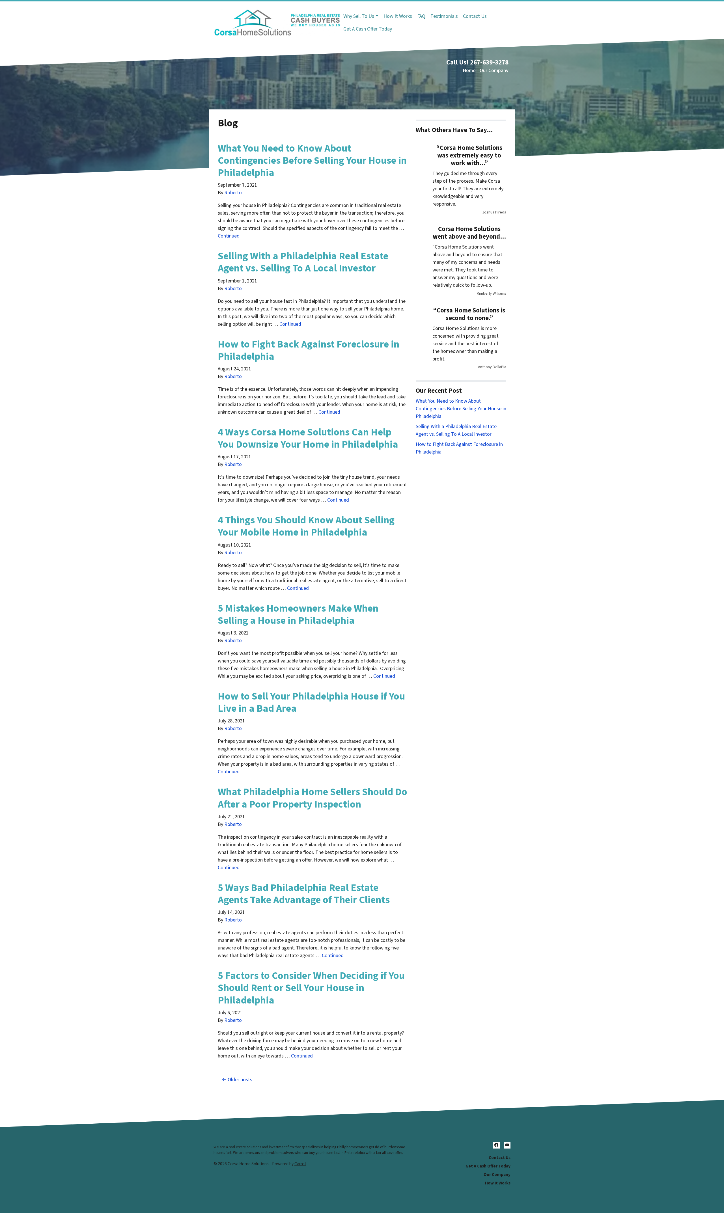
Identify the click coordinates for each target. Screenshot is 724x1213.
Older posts (240, 1079)
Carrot (300, 1164)
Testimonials (444, 16)
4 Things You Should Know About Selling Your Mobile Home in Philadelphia (306, 526)
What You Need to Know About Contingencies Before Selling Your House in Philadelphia (312, 160)
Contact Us (475, 16)
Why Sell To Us (358, 16)
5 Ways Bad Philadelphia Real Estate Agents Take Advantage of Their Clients (304, 893)
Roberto (233, 192)
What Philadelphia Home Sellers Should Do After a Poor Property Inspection (312, 798)
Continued (229, 235)
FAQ (421, 16)
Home (469, 70)
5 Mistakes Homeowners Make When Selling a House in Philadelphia (298, 614)
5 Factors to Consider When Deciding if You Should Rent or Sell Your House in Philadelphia (311, 987)
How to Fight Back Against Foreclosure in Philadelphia (308, 350)
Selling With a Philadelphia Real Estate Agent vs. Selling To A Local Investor (303, 262)
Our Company (494, 70)
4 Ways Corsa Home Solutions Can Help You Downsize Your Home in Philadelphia (308, 438)
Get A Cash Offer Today (367, 29)
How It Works (397, 16)
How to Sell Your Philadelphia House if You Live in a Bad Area (311, 702)
